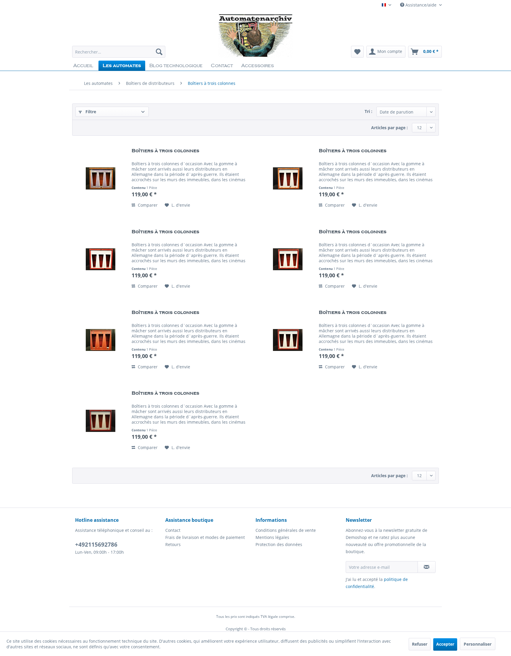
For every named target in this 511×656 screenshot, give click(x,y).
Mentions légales (272, 537)
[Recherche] (159, 52)
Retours (173, 544)
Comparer (147, 205)
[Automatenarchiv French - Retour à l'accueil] (255, 35)
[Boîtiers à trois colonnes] (100, 178)
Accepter (445, 644)
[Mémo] (357, 52)
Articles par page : (389, 127)
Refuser (419, 644)
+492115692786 (96, 544)
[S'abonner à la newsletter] (427, 567)
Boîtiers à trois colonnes (165, 150)
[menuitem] (118, 52)
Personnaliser (477, 644)
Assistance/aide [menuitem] (421, 5)
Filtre (90, 111)
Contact (172, 530)
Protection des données (279, 544)
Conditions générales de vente (286, 530)
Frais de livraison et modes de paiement (205, 537)
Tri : (368, 111)
